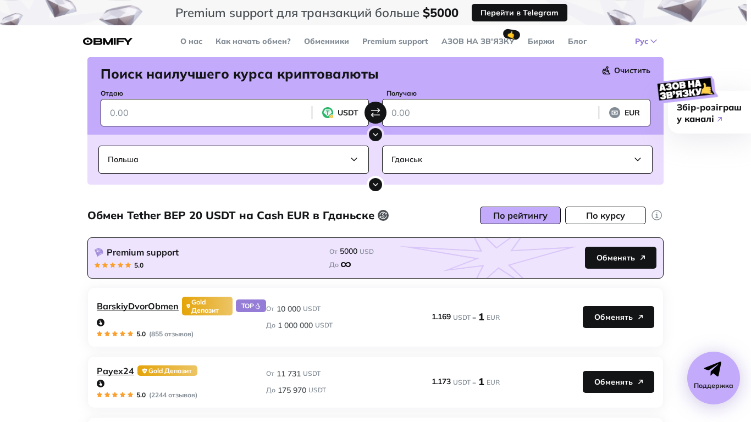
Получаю (401, 93)
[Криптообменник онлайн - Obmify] (107, 41)
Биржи (541, 41)
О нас (191, 41)
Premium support (395, 41)
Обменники (326, 41)
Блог (577, 41)
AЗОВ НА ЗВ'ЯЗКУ (478, 41)
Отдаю (112, 93)
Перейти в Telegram (520, 13)
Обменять (616, 258)
